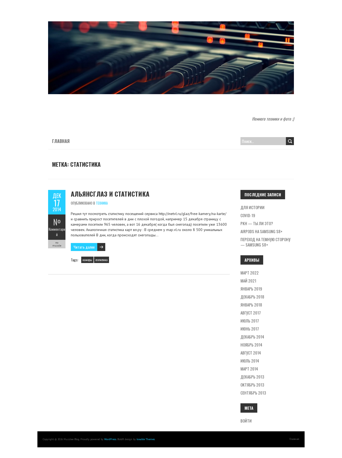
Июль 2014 (249, 361)
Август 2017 (250, 313)
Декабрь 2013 (252, 377)
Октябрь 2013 (252, 385)
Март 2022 (249, 273)
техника (102, 203)
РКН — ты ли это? (256, 223)
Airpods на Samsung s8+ (261, 231)
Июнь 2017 (249, 329)
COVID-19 (247, 215)
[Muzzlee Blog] (171, 24)
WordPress (110, 439)
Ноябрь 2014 (251, 345)
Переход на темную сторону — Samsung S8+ (265, 242)
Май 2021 (248, 281)
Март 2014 (249, 369)
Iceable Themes (146, 439)
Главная (61, 141)
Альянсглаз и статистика (110, 193)
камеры (87, 260)
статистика (101, 260)
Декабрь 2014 (252, 337)
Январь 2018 (251, 305)
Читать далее (84, 247)
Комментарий (57, 231)
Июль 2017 (249, 321)
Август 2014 (250, 353)
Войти (246, 421)
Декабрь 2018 (252, 297)
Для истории (252, 207)
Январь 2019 (251, 289)
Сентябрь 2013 (253, 393)
